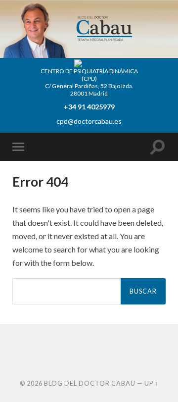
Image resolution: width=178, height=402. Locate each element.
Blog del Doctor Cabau (89, 383)
